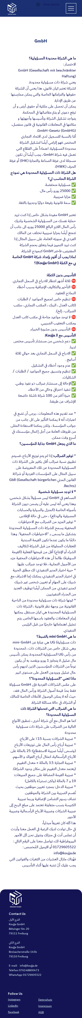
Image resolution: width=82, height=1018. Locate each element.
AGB (41, 1012)
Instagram (14, 999)
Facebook (13, 1012)
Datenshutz (45, 1000)
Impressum (45, 1006)
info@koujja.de (65, 853)
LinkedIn (13, 1006)
